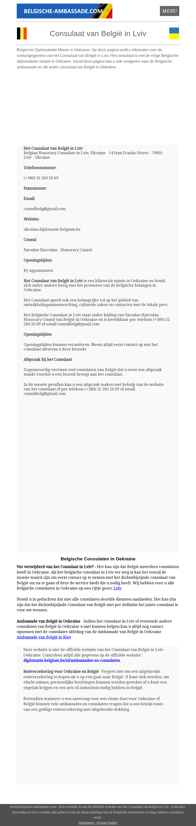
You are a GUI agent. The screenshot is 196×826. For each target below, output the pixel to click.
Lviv (117, 588)
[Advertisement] (98, 105)
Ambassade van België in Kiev (44, 637)
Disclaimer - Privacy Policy (98, 823)
